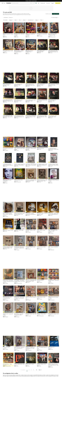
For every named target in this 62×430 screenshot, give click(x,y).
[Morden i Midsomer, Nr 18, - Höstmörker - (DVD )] (19, 78)
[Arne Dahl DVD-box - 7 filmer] (8, 358)
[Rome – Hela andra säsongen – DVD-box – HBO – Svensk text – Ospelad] (8, 207)
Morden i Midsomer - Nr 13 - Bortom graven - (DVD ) (18, 100)
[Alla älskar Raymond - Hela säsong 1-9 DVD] (53, 274)
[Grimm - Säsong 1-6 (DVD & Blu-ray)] (53, 240)
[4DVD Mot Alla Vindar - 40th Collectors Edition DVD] (8, 291)
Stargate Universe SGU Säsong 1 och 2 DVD (53, 297)
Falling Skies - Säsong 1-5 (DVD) (30, 230)
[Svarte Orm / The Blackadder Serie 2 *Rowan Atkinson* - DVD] (31, 173)
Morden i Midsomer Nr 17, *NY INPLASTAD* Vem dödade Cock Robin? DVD (53, 51)
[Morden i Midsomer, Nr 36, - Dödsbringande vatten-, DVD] (31, 78)
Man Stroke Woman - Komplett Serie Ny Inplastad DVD (19, 51)
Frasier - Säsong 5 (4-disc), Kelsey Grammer (19, 149)
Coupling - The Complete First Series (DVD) (30, 34)
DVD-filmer (6, 17)
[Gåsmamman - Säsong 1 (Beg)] (19, 224)
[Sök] (31, 3)
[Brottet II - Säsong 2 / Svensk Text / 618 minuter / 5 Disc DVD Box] (19, 158)
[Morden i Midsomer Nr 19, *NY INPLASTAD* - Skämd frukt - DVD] (8, 93)
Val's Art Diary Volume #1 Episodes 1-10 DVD (53, 180)
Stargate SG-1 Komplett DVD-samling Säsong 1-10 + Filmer (30, 348)
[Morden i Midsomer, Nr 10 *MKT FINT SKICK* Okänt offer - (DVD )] (42, 109)
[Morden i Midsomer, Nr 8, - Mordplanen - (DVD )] (42, 78)
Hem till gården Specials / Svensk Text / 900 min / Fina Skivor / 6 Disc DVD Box (42, 165)
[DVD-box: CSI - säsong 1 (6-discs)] (8, 224)
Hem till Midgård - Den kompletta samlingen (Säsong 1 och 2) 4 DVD (19, 281)
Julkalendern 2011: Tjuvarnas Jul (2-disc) (8, 314)
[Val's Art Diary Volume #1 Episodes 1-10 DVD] (53, 173)
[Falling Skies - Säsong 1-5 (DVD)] (31, 224)
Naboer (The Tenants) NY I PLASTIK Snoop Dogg (52, 34)
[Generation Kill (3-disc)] (42, 142)
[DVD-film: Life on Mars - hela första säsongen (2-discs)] (42, 207)
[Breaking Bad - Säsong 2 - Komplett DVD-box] (31, 44)
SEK (38, 3)
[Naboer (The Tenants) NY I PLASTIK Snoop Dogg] (53, 27)
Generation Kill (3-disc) (40, 148)
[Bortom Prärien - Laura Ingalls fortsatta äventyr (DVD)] (19, 307)
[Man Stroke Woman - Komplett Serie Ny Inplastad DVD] (19, 44)
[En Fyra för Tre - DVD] (8, 341)
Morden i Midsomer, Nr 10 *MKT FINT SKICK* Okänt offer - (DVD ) (42, 116)
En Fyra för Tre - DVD (6, 347)
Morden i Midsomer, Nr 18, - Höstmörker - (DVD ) (18, 85)
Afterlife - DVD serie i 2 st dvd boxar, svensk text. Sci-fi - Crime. (53, 364)
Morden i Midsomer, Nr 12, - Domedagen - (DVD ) (7, 85)
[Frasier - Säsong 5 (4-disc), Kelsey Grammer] (19, 142)
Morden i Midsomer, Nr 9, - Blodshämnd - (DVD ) (52, 100)
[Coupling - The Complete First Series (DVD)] (31, 27)
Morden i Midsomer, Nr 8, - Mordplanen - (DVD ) (41, 85)
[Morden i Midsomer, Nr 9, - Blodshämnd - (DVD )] (53, 93)
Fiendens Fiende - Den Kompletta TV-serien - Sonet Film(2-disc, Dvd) (8, 281)
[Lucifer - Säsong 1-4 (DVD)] (42, 224)
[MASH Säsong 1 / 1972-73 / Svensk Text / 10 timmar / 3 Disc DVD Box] (31, 158)
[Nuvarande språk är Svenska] (36, 3)
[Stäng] (61, 0)
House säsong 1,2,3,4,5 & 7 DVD (8, 148)
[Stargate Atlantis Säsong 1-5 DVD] (53, 307)
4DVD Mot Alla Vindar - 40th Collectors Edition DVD (7, 297)
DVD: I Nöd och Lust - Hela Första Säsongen (19, 34)
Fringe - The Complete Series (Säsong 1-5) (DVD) (52, 230)
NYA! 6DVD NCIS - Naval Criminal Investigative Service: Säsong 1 (19, 297)
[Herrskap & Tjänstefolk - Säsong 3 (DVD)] (8, 27)
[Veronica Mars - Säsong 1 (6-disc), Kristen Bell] (31, 142)
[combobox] (22, 3)
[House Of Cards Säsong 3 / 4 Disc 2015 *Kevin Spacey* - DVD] (19, 207)
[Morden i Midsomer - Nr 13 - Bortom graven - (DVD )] (19, 93)
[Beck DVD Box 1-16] (53, 341)
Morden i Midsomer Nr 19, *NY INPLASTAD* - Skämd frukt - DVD (8, 100)
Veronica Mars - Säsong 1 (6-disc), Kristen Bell (31, 149)
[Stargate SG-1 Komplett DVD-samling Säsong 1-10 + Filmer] (31, 341)
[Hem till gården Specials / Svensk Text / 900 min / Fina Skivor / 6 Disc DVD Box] (42, 158)
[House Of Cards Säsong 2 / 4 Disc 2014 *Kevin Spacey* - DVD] (42, 173)
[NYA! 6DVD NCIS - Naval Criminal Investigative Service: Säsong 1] (19, 291)
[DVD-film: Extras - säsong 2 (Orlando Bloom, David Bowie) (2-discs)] (31, 207)
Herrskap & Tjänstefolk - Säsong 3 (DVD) (8, 34)
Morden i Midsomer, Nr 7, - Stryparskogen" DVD (41, 51)
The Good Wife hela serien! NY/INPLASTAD (7, 180)
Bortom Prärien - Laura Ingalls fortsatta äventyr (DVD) (18, 314)
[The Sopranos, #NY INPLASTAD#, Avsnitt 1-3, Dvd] (42, 93)
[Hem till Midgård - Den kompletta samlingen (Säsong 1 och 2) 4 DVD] (19, 274)
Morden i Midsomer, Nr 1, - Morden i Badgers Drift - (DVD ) (53, 85)
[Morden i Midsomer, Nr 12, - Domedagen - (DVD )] (8, 78)
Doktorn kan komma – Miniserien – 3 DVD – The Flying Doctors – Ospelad (19, 348)
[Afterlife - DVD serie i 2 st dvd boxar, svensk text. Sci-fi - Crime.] (53, 358)
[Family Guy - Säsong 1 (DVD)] (42, 307)
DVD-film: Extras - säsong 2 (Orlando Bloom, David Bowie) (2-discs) (31, 214)
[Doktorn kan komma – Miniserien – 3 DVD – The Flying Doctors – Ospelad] (19, 341)
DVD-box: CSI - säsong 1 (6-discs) (8, 230)
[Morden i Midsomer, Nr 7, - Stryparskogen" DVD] (42, 44)
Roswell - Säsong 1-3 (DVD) (41, 297)
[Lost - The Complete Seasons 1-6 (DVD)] (42, 341)
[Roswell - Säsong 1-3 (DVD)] (42, 291)
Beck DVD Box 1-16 (51, 347)
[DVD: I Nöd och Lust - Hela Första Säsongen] (19, 27)
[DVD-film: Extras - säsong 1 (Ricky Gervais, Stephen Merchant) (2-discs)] (53, 207)
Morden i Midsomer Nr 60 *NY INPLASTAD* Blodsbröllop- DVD (19, 116)
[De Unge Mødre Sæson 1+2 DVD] (8, 44)
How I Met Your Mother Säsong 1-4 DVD (31, 297)
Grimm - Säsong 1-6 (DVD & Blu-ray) (53, 247)
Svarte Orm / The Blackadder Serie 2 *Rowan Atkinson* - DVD (31, 180)
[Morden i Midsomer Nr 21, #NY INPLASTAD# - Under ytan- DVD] (8, 109)
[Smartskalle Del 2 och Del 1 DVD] (42, 27)
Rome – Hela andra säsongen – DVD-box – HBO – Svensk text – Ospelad (8, 214)
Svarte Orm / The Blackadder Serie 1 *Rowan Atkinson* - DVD (31, 281)
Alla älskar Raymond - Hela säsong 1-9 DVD (53, 281)
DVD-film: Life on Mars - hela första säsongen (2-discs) (42, 214)
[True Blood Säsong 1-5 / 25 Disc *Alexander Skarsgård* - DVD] (8, 240)
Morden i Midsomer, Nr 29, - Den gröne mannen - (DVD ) (30, 100)
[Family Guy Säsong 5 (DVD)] (19, 173)
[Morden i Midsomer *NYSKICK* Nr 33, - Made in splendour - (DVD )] (31, 109)
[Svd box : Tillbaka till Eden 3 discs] (19, 358)
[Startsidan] (8, 3)
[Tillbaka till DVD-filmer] (3, 17)
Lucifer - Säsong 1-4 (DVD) (41, 230)
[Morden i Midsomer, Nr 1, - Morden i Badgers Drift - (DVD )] (53, 78)
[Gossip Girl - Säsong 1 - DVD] (42, 358)
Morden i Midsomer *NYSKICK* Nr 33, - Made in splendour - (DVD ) (31, 116)
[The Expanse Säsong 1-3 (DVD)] (31, 240)
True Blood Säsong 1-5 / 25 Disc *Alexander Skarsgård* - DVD (8, 247)
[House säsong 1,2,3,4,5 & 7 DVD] (8, 142)
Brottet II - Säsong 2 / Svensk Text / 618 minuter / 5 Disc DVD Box (19, 164)
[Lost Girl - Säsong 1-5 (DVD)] (42, 240)
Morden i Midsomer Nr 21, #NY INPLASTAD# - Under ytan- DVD (8, 116)
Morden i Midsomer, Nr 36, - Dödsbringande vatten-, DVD (30, 85)
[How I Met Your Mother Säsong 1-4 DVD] (31, 291)
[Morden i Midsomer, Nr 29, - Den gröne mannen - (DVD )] (31, 93)
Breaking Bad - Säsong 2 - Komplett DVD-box (30, 51)
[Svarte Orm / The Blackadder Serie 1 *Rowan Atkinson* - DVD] (31, 274)
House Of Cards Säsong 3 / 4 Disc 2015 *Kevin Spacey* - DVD (19, 214)
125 (36, 369)
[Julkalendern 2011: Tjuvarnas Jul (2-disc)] (8, 307)
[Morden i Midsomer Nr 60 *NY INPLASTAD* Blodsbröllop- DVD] (19, 109)
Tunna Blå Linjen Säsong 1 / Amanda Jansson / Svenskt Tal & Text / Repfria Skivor (53, 149)
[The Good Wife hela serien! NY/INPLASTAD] (8, 173)
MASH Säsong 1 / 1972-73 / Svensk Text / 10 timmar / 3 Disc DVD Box (31, 164)
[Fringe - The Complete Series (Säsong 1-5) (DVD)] (53, 224)
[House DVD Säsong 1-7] (42, 274)
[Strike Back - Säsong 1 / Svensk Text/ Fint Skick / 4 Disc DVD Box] (53, 158)
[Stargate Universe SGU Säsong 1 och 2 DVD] (53, 291)
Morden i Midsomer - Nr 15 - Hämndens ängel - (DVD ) (52, 116)
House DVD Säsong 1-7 (40, 280)
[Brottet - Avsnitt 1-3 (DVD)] (31, 358)
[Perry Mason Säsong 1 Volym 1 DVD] (31, 307)
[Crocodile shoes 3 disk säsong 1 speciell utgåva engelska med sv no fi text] (19, 240)
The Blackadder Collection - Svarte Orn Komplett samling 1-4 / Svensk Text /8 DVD (8, 165)
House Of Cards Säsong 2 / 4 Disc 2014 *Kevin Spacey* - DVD (42, 180)
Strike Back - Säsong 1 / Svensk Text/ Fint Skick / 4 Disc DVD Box (53, 164)
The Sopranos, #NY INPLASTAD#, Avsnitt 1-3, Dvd (42, 100)
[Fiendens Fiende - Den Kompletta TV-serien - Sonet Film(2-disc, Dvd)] (8, 274)
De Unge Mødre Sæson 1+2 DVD (8, 50)
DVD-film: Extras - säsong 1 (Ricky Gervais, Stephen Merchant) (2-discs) (53, 214)
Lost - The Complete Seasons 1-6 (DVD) (42, 348)
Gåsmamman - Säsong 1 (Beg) (18, 230)
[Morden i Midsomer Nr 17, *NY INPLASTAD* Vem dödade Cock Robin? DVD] (53, 44)
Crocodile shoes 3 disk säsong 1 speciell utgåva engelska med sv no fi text (19, 247)
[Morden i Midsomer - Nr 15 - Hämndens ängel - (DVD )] (53, 109)
